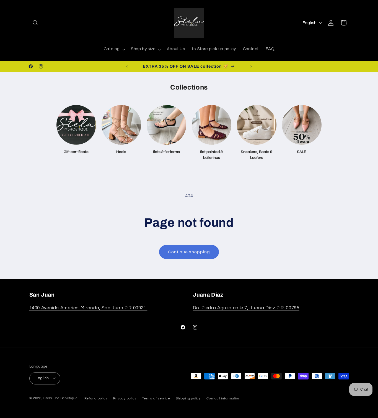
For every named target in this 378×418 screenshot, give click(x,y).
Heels (121, 152)
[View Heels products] (121, 125)
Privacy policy (124, 398)
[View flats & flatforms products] (166, 125)
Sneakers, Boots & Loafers (256, 155)
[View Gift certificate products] (76, 125)
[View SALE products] (302, 125)
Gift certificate (76, 152)
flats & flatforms (166, 152)
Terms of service (156, 398)
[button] (35, 22)
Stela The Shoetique (61, 398)
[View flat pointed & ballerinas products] (211, 125)
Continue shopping (189, 252)
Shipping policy (188, 398)
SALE (301, 152)
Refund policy (96, 398)
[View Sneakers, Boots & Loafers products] (256, 125)
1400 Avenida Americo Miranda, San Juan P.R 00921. (88, 307)
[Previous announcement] (127, 66)
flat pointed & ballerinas (211, 155)
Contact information (223, 398)
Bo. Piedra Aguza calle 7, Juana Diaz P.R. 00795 (246, 307)
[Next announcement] (251, 66)
